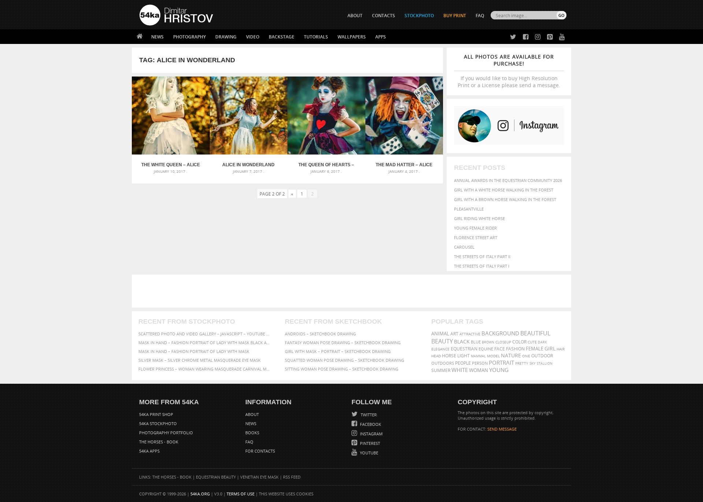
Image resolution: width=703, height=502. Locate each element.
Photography (189, 37)
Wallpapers (352, 37)
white (459, 369)
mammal (478, 356)
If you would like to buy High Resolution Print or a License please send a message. (509, 71)
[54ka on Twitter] (511, 37)
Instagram (371, 433)
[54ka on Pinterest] (548, 37)
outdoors (442, 363)
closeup (503, 342)
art (454, 334)
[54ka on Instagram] (536, 37)
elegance (440, 349)
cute (532, 342)
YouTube (368, 452)
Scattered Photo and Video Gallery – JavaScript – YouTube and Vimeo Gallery (205, 333)
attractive (470, 333)
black (462, 341)
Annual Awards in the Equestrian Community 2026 (508, 180)
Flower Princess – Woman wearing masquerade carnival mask (205, 369)
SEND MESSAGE (502, 429)
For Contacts (260, 451)
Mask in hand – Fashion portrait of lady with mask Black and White (205, 342)
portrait (501, 362)
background (500, 333)
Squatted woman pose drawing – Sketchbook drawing (344, 360)
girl (549, 348)
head (436, 356)
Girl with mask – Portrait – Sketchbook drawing (338, 351)
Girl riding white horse (479, 218)
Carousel (464, 247)
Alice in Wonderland (248, 164)
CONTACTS (383, 15)
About (252, 414)
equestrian (464, 349)
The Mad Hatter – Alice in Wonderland (404, 164)
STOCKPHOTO (419, 15)
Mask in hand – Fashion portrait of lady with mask (193, 351)
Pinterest (369, 443)
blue (476, 342)
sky (532, 363)
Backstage (281, 37)
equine (486, 349)
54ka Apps (149, 451)
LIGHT (463, 355)
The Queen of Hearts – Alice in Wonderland (326, 164)
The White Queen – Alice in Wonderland (170, 164)
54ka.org (200, 494)
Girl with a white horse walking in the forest (503, 190)
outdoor (542, 355)
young (499, 369)
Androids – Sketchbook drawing (320, 333)
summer (440, 370)
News (157, 37)
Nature (511, 355)
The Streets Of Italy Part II (482, 256)
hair (561, 349)
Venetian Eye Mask (259, 477)
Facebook (370, 424)
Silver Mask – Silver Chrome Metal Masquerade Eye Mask (199, 360)
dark (542, 342)
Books (252, 432)
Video (252, 37)
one (526, 356)
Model (493, 355)
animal (440, 334)
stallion (545, 363)
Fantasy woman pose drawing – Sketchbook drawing (343, 342)
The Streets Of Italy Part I (481, 266)
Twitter (368, 414)
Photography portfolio (166, 432)
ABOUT (354, 15)
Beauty (442, 341)
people (463, 363)
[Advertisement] (353, 291)
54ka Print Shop (156, 414)
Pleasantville (469, 209)
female (534, 349)
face (499, 349)
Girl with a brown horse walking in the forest (505, 199)
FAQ (480, 15)
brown (488, 342)
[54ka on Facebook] (524, 37)
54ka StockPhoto (158, 423)
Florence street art (475, 237)
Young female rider (475, 228)
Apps (380, 37)
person (480, 363)
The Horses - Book (158, 442)
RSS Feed (292, 477)
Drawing (226, 37)
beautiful (535, 333)
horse (449, 356)
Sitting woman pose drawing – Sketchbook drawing (341, 369)
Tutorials (316, 37)
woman (478, 370)
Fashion (515, 349)
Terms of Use (240, 494)
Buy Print (454, 15)
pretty (521, 363)
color (519, 342)
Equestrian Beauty (216, 477)
